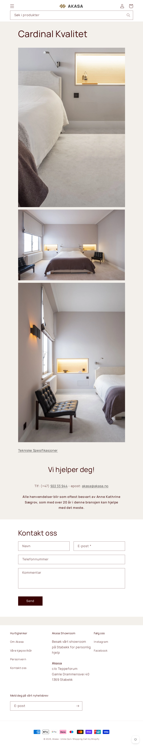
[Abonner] (77, 706)
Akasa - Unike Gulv (62, 739)
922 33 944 (59, 486)
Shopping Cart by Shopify (86, 739)
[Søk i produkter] (128, 15)
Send (30, 601)
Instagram (101, 642)
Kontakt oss (18, 668)
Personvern (18, 659)
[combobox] (71, 15)
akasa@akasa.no (95, 486)
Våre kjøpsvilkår (21, 650)
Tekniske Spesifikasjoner (38, 450)
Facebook (101, 650)
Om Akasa (17, 642)
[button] (12, 6)
